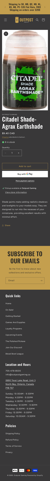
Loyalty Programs (14, 328)
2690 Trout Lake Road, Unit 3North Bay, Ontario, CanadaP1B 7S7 (21, 384)
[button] (5, 20)
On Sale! (10, 310)
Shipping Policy (13, 433)
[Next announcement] (45, 7)
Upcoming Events (14, 335)
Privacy (9, 452)
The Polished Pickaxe (15, 341)
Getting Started (13, 316)
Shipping (5, 137)
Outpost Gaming (20, 475)
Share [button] (7, 225)
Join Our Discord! (14, 347)
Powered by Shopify (35, 475)
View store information (16, 192)
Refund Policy (12, 440)
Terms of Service (14, 446)
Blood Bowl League (14, 354)
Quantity (6, 147)
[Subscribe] (41, 280)
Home (8, 303)
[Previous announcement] (5, 7)
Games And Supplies (15, 322)
